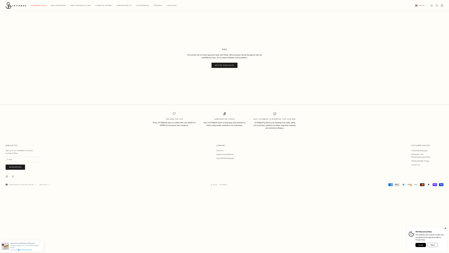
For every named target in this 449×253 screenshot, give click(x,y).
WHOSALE (158, 5)
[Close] (445, 228)
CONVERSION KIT (124, 5)
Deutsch (43, 185)
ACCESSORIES (143, 5)
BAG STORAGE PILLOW (81, 5)
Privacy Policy (420, 240)
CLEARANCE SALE (39, 5)
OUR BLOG (172, 5)
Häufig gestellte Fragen (420, 161)
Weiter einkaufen (224, 65)
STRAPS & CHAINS (103, 5)
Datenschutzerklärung (224, 154)
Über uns (219, 150)
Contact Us (415, 165)
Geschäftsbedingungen (225, 158)
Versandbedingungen (419, 150)
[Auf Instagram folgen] (7, 176)
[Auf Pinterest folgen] (13, 176)
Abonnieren (15, 167)
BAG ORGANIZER (58, 5)
